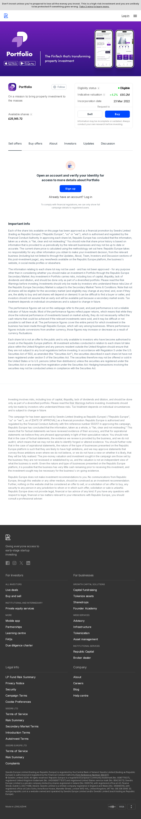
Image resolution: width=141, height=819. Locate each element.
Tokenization (81, 633)
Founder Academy (85, 608)
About (53, 143)
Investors (70, 143)
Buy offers (35, 143)
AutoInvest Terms (17, 738)
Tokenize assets (83, 596)
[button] (135, 15)
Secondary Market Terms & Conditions (94, 287)
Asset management (85, 639)
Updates (88, 143)
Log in (88, 197)
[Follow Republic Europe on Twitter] (21, 563)
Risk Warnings (77, 403)
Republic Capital (83, 651)
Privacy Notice (15, 683)
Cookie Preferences (18, 701)
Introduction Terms (18, 732)
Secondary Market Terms (22, 726)
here (99, 248)
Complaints (13, 763)
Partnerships (14, 627)
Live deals (12, 590)
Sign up (70, 188)
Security (11, 689)
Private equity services (20, 608)
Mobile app (13, 620)
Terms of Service (17, 714)
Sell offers (15, 143)
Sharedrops (80, 602)
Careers (78, 683)
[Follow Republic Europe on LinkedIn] (28, 563)
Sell (90, 114)
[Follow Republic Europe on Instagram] (14, 563)
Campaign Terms (16, 695)
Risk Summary (15, 720)
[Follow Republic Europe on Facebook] (8, 563)
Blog (76, 689)
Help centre (80, 695)
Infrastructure (82, 627)
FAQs (9, 639)
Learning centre (16, 633)
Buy (117, 114)
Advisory (79, 620)
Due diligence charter (19, 645)
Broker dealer (82, 657)
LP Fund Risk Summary (21, 677)
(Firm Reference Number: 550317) (92, 775)
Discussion (108, 143)
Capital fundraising (85, 590)
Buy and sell (13, 596)
